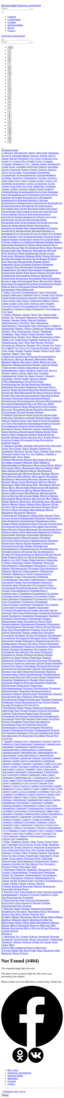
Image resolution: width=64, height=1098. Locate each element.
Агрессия (47, 158)
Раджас (24, 710)
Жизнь (54, 364)
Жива (36, 362)
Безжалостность (31, 197)
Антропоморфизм (46, 175)
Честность (21, 911)
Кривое (33, 434)
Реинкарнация (42, 730)
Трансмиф (47, 858)
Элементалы (56, 939)
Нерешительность (30, 549)
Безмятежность (9, 200)
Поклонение (7, 641)
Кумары (15, 440)
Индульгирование (30, 395)
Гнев (18, 300)
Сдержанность (40, 777)
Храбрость (45, 894)
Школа (13, 925)
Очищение (21, 607)
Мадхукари (38, 459)
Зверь (30, 373)
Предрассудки (8, 671)
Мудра (54, 504)
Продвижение (40, 688)
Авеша (4, 158)
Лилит (18, 448)
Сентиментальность (32, 780)
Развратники (32, 713)
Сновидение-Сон (46, 797)
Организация (8, 588)
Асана (48, 180)
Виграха (55, 256)
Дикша (35, 337)
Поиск (44, 638)
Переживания (27, 624)
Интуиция (6, 404)
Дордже (39, 342)
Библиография (9, 5)
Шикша (55, 922)
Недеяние (45, 537)
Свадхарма (45, 766)
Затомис (5, 373)
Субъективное (53, 827)
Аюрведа (49, 189)
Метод (4, 490)
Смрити (17, 797)
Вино (4, 261)
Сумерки (6, 833)
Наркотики (25, 523)
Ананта (33, 169)
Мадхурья (50, 459)
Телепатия (38, 847)
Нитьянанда (41, 557)
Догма (54, 339)
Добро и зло (7, 339)
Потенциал (47, 652)
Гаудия (44, 295)
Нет (35, 551)
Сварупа (20, 769)
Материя (27, 473)
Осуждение (41, 596)
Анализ (5, 169)
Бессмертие (28, 206)
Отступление (51, 604)
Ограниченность (42, 574)
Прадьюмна (54, 660)
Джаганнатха (24, 331)
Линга (25, 448)
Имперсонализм (48, 390)
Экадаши (54, 936)
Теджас (18, 847)
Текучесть (27, 847)
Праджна (32, 660)
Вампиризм (7, 245)
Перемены (41, 624)
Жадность (9, 359)
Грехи (52, 306)
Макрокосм (27, 465)
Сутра (37, 833)
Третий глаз (18, 864)
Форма (17, 889)
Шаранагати (36, 919)
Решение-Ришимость (18, 733)
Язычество (49, 950)
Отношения (41, 602)
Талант (25, 841)
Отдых (53, 599)
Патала (42, 621)
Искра (25, 406)
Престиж (20, 677)
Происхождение (9, 691)
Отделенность (41, 599)
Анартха (42, 169)
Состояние (7, 811)
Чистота (5, 914)
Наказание (40, 518)
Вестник (51, 250)
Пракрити (19, 663)
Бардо (4, 194)
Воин (26, 272)
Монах (22, 504)
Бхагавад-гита (15, 236)
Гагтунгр (16, 292)
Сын (12, 839)
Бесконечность (25, 203)
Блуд (49, 217)
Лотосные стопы (10, 454)
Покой (18, 641)
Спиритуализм (32, 813)
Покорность (29, 641)
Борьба (19, 228)
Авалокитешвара (21, 155)
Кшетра (16, 443)
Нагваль (49, 515)
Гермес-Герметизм (18, 298)
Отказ (4, 602)
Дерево (58, 328)
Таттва (37, 844)
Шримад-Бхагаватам (12, 928)
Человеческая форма (41, 908)
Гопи (26, 303)
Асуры (51, 183)
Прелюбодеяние (9, 674)
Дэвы (28, 353)
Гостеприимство (30, 306)
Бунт (51, 233)
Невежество (44, 532)
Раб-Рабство (9, 707)
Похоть (19, 655)
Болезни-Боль (42, 225)
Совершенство (34, 800)
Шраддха (34, 925)
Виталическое (25, 261)
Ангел (4, 172)
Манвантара (28, 468)
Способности (55, 813)
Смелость (41, 794)
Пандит (54, 610)
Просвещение (45, 694)
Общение (6, 571)
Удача (55, 869)
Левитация (39, 445)
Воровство (46, 275)
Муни (14, 509)
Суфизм (22, 836)
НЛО (18, 560)
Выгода (15, 286)
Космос (47, 431)
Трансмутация (8, 861)
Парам (4, 615)
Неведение (32, 532)
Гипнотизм (43, 298)
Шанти (25, 919)
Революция (17, 730)
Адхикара (6, 164)
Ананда (25, 169)
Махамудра (45, 479)
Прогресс (28, 688)
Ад (11, 161)
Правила (46, 657)
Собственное (19, 800)
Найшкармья (27, 518)
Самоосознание (28, 749)
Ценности (26, 903)
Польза (42, 643)
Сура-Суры (17, 833)
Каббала (8, 415)
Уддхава (5, 872)
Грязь (28, 309)
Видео (10, 27)
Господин (6, 306)
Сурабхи (28, 833)
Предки (36, 668)
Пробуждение (8, 685)
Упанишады (16, 878)
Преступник (32, 677)
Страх (16, 825)
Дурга (58, 345)
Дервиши (49, 328)
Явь (21, 950)
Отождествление (10, 604)
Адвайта (30, 161)
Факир (7, 886)
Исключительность (11, 406)
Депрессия (37, 328)
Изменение (32, 387)
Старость (26, 819)
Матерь (36, 473)
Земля (20, 376)
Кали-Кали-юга (35, 415)
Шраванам (23, 925)
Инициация (46, 395)
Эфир (11, 945)
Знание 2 (50, 376)
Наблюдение (10, 515)
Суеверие (31, 830)
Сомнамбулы (8, 808)
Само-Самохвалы (23, 744)
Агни (38, 158)
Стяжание (6, 827)
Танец (40, 841)
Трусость (6, 866)
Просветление (29, 694)
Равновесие (50, 707)
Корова (39, 431)
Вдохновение (32, 247)
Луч (28, 454)
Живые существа (41, 364)
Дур (52, 345)
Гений (4, 298)
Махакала (33, 479)
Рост (56, 735)
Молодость (25, 501)
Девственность (9, 325)
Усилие (14, 880)
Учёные (13, 883)
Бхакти (57, 236)
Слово (14, 791)
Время (57, 281)
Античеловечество (26, 175)
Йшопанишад (17, 381)
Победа (5, 632)
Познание (35, 638)
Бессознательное (43, 206)
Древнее (30, 345)
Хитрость (24, 894)
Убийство (21, 869)
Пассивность (30, 621)
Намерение (13, 521)
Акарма (35, 164)
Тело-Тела (25, 850)
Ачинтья (22, 189)
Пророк (18, 694)
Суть (53, 833)
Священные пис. (23, 777)
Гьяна (10, 311)
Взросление (7, 256)
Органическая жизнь (27, 588)
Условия (22, 880)
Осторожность (26, 596)
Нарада (14, 523)
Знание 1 (40, 376)
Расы (39, 724)
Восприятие (35, 278)
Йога (6, 381)
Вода (17, 267)
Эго (17, 936)
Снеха (33, 797)
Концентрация (27, 431)
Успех (30, 880)
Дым (57, 351)
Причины (29, 682)
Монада (5, 504)
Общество (17, 571)
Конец (4, 431)
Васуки (15, 247)
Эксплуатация (20, 939)
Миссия (5, 496)
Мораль (31, 504)
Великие (57, 247)
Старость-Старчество (43, 819)
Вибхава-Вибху (34, 256)
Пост (50, 649)
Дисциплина (46, 337)
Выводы (5, 286)
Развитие (6, 713)
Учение (22, 883)
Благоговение (8, 211)
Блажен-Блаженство (25, 217)
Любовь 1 (40, 454)
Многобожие (8, 498)
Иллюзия (23, 390)
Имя (16, 392)
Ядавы (32, 950)
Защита (14, 373)
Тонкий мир (32, 855)
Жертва (16, 362)
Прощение (57, 699)
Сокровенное (29, 805)
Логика (28, 451)
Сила (50, 783)
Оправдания (25, 585)
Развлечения (18, 713)
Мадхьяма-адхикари (12, 462)
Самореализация (10, 752)
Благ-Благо (52, 208)
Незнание (53, 540)
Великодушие (8, 250)
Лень (48, 445)
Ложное (44, 451)
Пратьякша (30, 666)
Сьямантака (22, 839)
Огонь (29, 574)
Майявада (44, 462)
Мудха (15, 507)
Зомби (25, 378)
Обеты (7, 562)
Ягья (26, 950)
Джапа (24, 334)
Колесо (18, 429)
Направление (42, 521)
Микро (36, 490)
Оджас (17, 576)
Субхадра (40, 827)
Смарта (31, 794)
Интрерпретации (26, 401)
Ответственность (10, 599)
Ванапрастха (21, 245)
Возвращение (41, 267)
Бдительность (34, 194)
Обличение (17, 562)
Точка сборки (16, 858)
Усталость (39, 880)
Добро (56, 337)
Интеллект (18, 398)
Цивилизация (8, 905)
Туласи (15, 866)
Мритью (46, 504)
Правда (25, 657)
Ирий (51, 404)
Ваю (22, 247)
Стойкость (17, 822)
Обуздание (33, 568)
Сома (54, 805)
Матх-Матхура (9, 476)
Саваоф (7, 741)
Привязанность (21, 680)
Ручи (9, 738)
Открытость (28, 602)
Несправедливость (11, 551)
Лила (11, 448)
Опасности (46, 582)
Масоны (24, 470)
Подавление (7, 635)
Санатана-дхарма (10, 760)
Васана (47, 245)
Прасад (20, 666)
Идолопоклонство (11, 384)
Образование (26, 565)
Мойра (55, 498)
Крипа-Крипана (45, 434)
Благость (22, 214)
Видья (35, 258)
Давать (7, 314)
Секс (56, 777)
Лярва (26, 456)
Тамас (33, 841)
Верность (27, 250)
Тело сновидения (10, 850)
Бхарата (5, 239)
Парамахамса (41, 615)
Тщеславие (25, 866)
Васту (55, 245)
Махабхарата (8, 479)
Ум (11, 875)
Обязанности (18, 574)
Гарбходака (16, 295)
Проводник (36, 685)
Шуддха (36, 928)
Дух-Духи (19, 348)
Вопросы (35, 275)
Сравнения (25, 816)
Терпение (6, 853)
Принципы (7, 682)
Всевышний (20, 284)
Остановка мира (9, 596)
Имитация (33, 390)
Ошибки (31, 607)
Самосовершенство (47, 752)
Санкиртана (48, 760)
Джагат (36, 331)
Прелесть (51, 671)
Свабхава (34, 766)
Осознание (52, 593)
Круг (40, 437)
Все (10, 47)
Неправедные (40, 546)
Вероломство (40, 250)
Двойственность (10, 323)
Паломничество (22, 610)
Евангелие (9, 356)
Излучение (19, 387)
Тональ (21, 855)
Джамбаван (7, 334)
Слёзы (59, 788)
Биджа (23, 208)
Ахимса (5, 189)
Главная (11, 16)
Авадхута (6, 155)
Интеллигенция (32, 398)
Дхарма (19, 351)
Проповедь (7, 694)
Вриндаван (7, 284)
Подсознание (8, 638)
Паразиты (56, 613)
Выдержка (24, 286)
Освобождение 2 (10, 593)
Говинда (46, 300)
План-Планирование (19, 629)
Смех (57, 794)
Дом (32, 342)
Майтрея (27, 462)
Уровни (5, 880)
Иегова (25, 384)
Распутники (29, 721)
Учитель (40, 883)
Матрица (45, 473)
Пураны (54, 702)
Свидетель (12, 774)
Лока (51, 451)
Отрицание (38, 604)
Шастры (48, 919)
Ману (57, 468)
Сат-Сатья (56, 763)
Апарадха (17, 178)
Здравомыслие (9, 376)
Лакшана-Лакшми (13, 445)
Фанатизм (16, 886)
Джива (48, 334)
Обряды (5, 568)
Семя (18, 780)
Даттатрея (20, 317)
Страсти (51, 822)
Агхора (5, 161)
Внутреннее (7, 267)
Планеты (35, 629)
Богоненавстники (10, 222)
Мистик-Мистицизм (21, 496)
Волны (33, 272)
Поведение (15, 632)
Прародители (8, 666)
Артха (17, 180)
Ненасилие (49, 543)
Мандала (40, 468)
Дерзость (6, 331)
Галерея (11, 22)
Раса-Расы (54, 719)
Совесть (47, 800)
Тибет (24, 853)
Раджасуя (34, 710)
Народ (34, 523)
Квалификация (36, 423)
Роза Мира (39, 735)
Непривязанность (10, 549)
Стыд (55, 825)
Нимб (4, 557)
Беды (55, 194)
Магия (7, 459)
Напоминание (27, 521)
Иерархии (34, 384)
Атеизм (5, 186)
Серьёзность (16, 783)
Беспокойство (55, 203)
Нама (4, 521)
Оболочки (48, 562)
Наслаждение (55, 523)
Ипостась (42, 404)
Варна (39, 245)
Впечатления (25, 281)
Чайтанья (8, 908)
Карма (56, 417)
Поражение (54, 646)
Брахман (36, 231)
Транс (38, 858)
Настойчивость (24, 526)
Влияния (26, 264)
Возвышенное (8, 270)
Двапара (5, 320)
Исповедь (38, 409)
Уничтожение (49, 875)
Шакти (36, 917)
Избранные (7, 387)
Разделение (45, 713)
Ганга (41, 292)
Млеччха (44, 496)
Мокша (5, 501)
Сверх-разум (49, 769)
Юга (6, 947)
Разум (18, 719)
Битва (42, 208)
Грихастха (19, 309)
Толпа (4, 855)
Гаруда (36, 295)
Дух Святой (7, 348)
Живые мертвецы (22, 364)
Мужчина (36, 507)
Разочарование (51, 716)
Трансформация (25, 861)
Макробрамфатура (11, 465)
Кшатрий (6, 443)
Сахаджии (23, 766)
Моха (38, 504)
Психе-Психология (25, 702)
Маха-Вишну (24, 476)
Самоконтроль (53, 744)
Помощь (5, 646)
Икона (14, 390)
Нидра (57, 554)
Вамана (58, 242)
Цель (18, 903)
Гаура (52, 295)
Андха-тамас (15, 172)
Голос (20, 303)
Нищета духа (8, 560)
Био (30, 208)
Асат (54, 180)
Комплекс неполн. (32, 429)
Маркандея (13, 470)
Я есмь (7, 950)
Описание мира (9, 585)
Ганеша (5, 295)
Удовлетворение (19, 872)
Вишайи (37, 261)
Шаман (59, 917)
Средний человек (41, 816)
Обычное (6, 574)
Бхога (29, 239)
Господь (16, 306)
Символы (6, 786)
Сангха (24, 760)
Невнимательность (11, 537)
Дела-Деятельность (41, 325)
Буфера (58, 233)
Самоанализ (39, 744)
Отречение (25, 604)
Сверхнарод (20, 772)
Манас (17, 468)
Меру (35, 484)
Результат (29, 730)
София (49, 811)
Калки (47, 415)
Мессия (56, 484)
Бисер (35, 208)
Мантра (49, 468)
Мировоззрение (48, 493)
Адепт (39, 161)
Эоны (55, 942)
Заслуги (53, 370)
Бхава (4, 236)
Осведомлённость (19, 590)
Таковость (16, 841)
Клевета (23, 426)
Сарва (47, 763)
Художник (27, 897)
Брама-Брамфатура (39, 228)
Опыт (51, 585)
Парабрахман (31, 613)
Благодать (38, 211)
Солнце (41, 805)
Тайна (6, 841)
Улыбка (5, 875)
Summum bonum (9, 150)
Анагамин (52, 166)
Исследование (8, 412)
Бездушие (17, 197)
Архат (24, 180)
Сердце (5, 783)
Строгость (38, 825)
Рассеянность (43, 721)
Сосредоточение (53, 808)
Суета (40, 830)
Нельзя (27, 543)
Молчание (56, 501)
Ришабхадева (46, 733)
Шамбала (6, 919)
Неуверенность (46, 551)
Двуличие (24, 323)
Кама (54, 415)
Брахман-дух (48, 231)
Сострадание (20, 811)
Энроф (35, 942)
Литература (45, 448)
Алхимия (21, 166)
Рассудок (21, 724)
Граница (43, 306)
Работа (20, 707)
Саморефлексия (27, 752)
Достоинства (8, 345)
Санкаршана (34, 760)
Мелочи (52, 482)
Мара (4, 470)
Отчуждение (8, 607)
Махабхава (52, 476)
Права (17, 657)
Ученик (31, 883)
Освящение (26, 593)
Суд (3, 830)
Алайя (4, 166)
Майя (36, 462)
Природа (18, 682)
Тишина (42, 853)
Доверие (33, 339)
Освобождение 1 (39, 590)
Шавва (15, 917)
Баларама (53, 192)
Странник (41, 822)
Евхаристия (21, 356)
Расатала (5, 721)
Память (35, 610)
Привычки (7, 680)
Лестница (56, 445)
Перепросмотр (13, 627)
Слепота (5, 791)
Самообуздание (36, 747)
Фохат (25, 889)
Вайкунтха (18, 242)
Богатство (20, 219)
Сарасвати (37, 763)
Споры (44, 813)
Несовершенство (49, 549)
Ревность (6, 730)
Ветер (4, 253)
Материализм (44, 470)
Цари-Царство (11, 900)
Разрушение (7, 719)
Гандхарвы (51, 292)
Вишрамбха (7, 264)
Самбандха (7, 744)
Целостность (8, 903)
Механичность (16, 490)
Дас (12, 317)
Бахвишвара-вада (17, 194)
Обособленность (10, 565)
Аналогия (15, 169)
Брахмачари (7, 233)
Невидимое (33, 535)
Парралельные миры (12, 621)
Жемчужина (41, 359)
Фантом (38, 886)
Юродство (40, 947)
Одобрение (42, 576)
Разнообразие (35, 716)
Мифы (35, 496)
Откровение (14, 602)
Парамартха (15, 615)
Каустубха (12, 423)
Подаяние (20, 635)
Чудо (42, 914)
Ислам (29, 409)
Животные (7, 364)
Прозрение (54, 688)
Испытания (50, 409)
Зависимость (32, 367)
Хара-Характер (28, 892)
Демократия (7, 328)
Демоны (19, 328)
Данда (34, 314)
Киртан (56, 423)
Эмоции (17, 942)
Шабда (7, 917)
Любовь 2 (51, 454)
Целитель (30, 900)
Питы (4, 629)
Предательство (9, 668)
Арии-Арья (7, 180)
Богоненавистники (36, 219)
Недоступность (22, 540)
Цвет (22, 900)
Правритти (20, 660)
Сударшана (12, 830)
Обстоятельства (18, 568)
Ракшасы (30, 719)
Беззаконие (46, 197)
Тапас (55, 841)
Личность (19, 451)
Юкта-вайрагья (18, 947)
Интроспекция (53, 401)
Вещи (22, 253)
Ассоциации (18, 183)
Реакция (23, 727)
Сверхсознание (35, 772)
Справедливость (10, 816)
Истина (21, 412)
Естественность (47, 356)
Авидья (13, 158)
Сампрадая (25, 758)
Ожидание (24, 579)
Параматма (28, 615)
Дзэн (28, 337)
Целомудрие (42, 900)
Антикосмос (43, 172)
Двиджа (32, 320)
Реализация (34, 727)
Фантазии (28, 886)
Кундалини (26, 440)
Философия (7, 889)
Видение (27, 258)
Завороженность (10, 370)
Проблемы (51, 682)
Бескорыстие (40, 203)
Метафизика (52, 487)
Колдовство (7, 429)
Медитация (32, 482)
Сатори (13, 766)
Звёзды (22, 373)
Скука (18, 788)
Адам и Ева (19, 161)
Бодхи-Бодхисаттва (47, 222)
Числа (43, 911)
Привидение (53, 677)
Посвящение (26, 649)
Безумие (43, 200)
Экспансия (7, 939)
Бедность (47, 194)
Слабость (27, 788)
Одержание (7, 576)
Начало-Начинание (28, 529)
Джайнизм (45, 331)
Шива (33, 922)
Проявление (7, 702)
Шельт (18, 922)
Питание (55, 627)
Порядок (14, 649)
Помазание (53, 643)
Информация (20, 404)
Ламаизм (28, 445)
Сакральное (35, 741)
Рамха (45, 719)
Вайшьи (49, 242)
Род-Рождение (25, 735)
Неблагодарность (10, 532)
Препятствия (8, 677)
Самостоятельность (27, 755)
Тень (33, 850)
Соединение (22, 802)
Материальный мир (11, 473)
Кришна (15, 437)
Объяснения (46, 571)
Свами (55, 766)
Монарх (14, 504)
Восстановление (51, 278)
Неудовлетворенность (22, 554)
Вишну (46, 261)
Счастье (5, 839)
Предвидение (25, 668)
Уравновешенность (44, 878)
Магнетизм (17, 459)
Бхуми (36, 239)
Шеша (26, 922)
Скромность (7, 788)
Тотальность (45, 855)
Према (22, 674)
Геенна (59, 295)
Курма (36, 440)
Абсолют (8, 153)
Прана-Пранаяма (53, 663)
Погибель (49, 632)
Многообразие (23, 498)
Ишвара (39, 412)
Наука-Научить (9, 529)
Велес (49, 247)
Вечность (13, 253)
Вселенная (32, 284)
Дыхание (6, 353)
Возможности (50, 270)
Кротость (32, 437)
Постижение (8, 652)
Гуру (3, 311)
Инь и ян (32, 404)
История (29, 412)
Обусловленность (48, 568)
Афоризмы (38, 186)
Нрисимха (52, 560)
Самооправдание (10, 749)
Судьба (22, 830)
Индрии (5, 395)
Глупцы (11, 300)
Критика (5, 437)
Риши (57, 733)
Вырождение (45, 286)
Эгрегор (33, 936)
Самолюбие (7, 747)
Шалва (44, 917)
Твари (45, 844)
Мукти (54, 507)
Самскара (46, 758)
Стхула (48, 825)
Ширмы (5, 925)
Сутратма (46, 833)
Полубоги (33, 643)
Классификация (9, 426)
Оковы (18, 582)
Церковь (45, 903)
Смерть (50, 794)
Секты (4, 780)
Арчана (32, 180)
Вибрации (19, 256)
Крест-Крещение (19, 434)
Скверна (34, 786)
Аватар (43, 155)
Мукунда (6, 509)
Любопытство (8, 456)
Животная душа (48, 362)
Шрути (27, 928)
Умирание (19, 875)
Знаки (31, 376)
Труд (41, 864)
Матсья (55, 473)
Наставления (8, 526)
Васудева (6, 247)
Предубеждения (25, 671)
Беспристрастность (11, 206)
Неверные (21, 535)
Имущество (7, 392)
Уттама (5, 883)
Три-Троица (31, 864)
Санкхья (5, 763)
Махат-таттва (18, 482)
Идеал (34, 381)
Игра (27, 381)
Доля (26, 342)
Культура (6, 440)
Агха (54, 158)
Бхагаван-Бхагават (33, 236)
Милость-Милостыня (12, 493)
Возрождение (8, 272)
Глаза (4, 300)
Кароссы (5, 420)
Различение (22, 716)
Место (4, 487)
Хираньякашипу (10, 894)
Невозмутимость (31, 537)
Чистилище (53, 911)
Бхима (22, 239)
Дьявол (15, 353)
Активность (54, 164)
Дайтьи (26, 314)
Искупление (50, 406)
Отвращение (26, 599)
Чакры (17, 908)
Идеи (40, 381)
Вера (19, 250)
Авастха (34, 155)
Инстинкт (6, 398)
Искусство (6, 409)
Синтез (16, 786)
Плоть (52, 629)
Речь (3, 733)
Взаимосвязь (32, 253)
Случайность (20, 794)
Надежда (15, 518)
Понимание (41, 646)
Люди (20, 456)
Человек (25, 908)
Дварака (15, 320)
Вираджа (12, 261)
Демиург (56, 325)
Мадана (28, 459)
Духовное (54, 348)
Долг (20, 342)
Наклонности (53, 518)
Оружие (5, 590)
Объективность (31, 571)
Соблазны (6, 800)
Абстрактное (20, 153)
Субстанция (28, 827)
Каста (44, 420)
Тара (3, 844)
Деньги (28, 328)
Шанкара (16, 919)
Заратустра (42, 370)
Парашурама (35, 618)
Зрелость (34, 378)
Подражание (54, 635)
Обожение (37, 562)
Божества (6, 225)
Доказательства (9, 342)
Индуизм (15, 395)
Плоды (44, 629)
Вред (51, 281)
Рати (45, 724)
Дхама (11, 351)
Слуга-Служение (27, 791)
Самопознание (45, 749)
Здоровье (44, 373)
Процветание (33, 699)
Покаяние (53, 638)
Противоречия (9, 699)
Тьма (34, 866)
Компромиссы (49, 429)
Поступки (35, 652)
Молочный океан (41, 501)
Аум (24, 186)
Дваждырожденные (48, 317)
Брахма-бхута (8, 231)
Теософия (50, 850)
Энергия (26, 942)
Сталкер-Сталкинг (11, 819)
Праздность (7, 663)
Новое (25, 560)
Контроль (14, 431)
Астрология (40, 183)
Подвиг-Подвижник (36, 635)
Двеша (23, 320)
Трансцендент (41, 861)
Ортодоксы (51, 588)
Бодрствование (29, 222)
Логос (36, 451)
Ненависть (37, 543)
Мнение (54, 496)
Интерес (46, 398)
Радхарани (53, 710)
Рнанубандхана (9, 735)
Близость (41, 217)
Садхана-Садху (20, 741)
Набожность (24, 515)
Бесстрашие (7, 208)
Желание (29, 359)
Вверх (5, 1095)
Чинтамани (34, 911)
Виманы (52, 258)
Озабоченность (38, 579)
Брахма (54, 228)
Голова (12, 303)
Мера (17, 484)
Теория (40, 850)
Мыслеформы (37, 509)
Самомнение (21, 747)
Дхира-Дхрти (48, 351)
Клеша (31, 426)
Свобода (23, 774)
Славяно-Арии (47, 788)
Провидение (23, 685)
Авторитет (23, 158)
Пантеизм (6, 613)
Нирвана (12, 557)
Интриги (40, 401)
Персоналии (28, 627)
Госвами (49, 303)
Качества (22, 423)
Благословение (9, 214)
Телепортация (52, 847)
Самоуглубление (10, 758)
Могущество (38, 498)
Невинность (46, 535)
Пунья (46, 702)
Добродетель (21, 339)
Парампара (7, 618)
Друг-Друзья (42, 345)
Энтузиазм (45, 942)
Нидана (49, 554)
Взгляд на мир (46, 253)
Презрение (40, 671)
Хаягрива (58, 892)
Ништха (52, 557)
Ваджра (8, 242)
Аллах (12, 166)
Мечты (28, 490)
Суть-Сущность (9, 836)
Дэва (22, 353)
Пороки (5, 649)
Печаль (46, 627)
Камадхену (7, 417)
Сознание (48, 802)
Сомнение (21, 808)
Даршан (5, 317)
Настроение (50, 526)
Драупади (21, 345)
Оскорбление (39, 593)
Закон (22, 370)
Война (19, 272)
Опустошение (39, 585)
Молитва (14, 501)
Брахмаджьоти (23, 231)
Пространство (40, 696)
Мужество (25, 507)
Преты (42, 677)
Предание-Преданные (48, 666)
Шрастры (45, 925)
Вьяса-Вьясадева (25, 289)
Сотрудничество (36, 811)
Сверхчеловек (51, 772)
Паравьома (44, 613)
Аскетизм (6, 183)
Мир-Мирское (31, 493)
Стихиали (6, 822)
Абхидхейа (41, 153)
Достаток (49, 342)
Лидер (4, 448)
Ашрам (32, 189)
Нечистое (40, 554)
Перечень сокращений (29, 5)
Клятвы (39, 426)
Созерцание (36, 802)
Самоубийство (46, 755)
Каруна (36, 420)
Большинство (8, 228)
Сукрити (48, 830)
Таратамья (12, 844)
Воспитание (22, 278)
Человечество (8, 911)
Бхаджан (48, 236)
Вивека (46, 256)
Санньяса (16, 763)
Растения (31, 724)
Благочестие (7, 217)
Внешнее (37, 264)
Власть (17, 264)
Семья (12, 780)
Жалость (19, 359)
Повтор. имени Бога (32, 632)
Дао (40, 314)
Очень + (11, 30)
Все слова (12, 1070)
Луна (22, 454)
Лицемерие (7, 451)
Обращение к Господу (45, 565)
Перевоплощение (10, 624)
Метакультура (37, 487)
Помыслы (29, 646)
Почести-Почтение (34, 655)
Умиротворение (33, 875)
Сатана (5, 766)
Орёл (41, 588)
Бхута (43, 239)
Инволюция (25, 392)
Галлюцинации (29, 292)
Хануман (8, 892)
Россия (49, 735)
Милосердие (47, 490)
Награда (5, 518)
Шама (51, 917)
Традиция (29, 858)
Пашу (49, 621)
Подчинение (22, 638)
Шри (53, 925)
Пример (34, 680)
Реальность (47, 727)
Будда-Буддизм (22, 233)
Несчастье (27, 551)
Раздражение (8, 716)
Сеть (25, 783)
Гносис (25, 300)
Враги (36, 281)
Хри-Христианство (11, 897)
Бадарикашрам (26, 192)
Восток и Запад (9, 281)
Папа (15, 613)
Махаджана (21, 479)
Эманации (6, 942)
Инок (56, 395)
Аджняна (48, 161)
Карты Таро (25, 420)
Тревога (54, 861)
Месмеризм (45, 484)
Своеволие (34, 774)
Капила (40, 417)
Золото (17, 378)
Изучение (43, 387)
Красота (5, 434)
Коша (55, 431)
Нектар (19, 543)
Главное (54, 298)
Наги (56, 515)
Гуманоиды (38, 309)
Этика (4, 945)
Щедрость (6, 933)
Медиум (43, 482)
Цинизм (27, 905)
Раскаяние (16, 721)
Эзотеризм (43, 936)
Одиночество (29, 576)
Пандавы (44, 610)
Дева (32, 323)
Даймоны (16, 314)
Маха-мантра (39, 476)
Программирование (11, 688)
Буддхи (34, 233)
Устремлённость (53, 880)
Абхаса (31, 153)
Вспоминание (46, 284)
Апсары (42, 178)
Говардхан (35, 300)
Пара (21, 613)
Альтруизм (32, 166)
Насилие (43, 523)
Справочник (14, 19)
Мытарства (20, 512)
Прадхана (42, 660)
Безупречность (9, 203)
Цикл (19, 905)
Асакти (40, 180)
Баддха (38, 192)
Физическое (49, 886)
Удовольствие (35, 872)
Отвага (51, 596)
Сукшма (58, 830)
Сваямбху (30, 769)
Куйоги (56, 437)
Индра (57, 392)
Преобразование (51, 674)
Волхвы (51, 272)
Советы (56, 800)
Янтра (16, 953)
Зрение (43, 378)
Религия (54, 730)
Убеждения (9, 869)
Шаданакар (26, 917)
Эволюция (9, 936)
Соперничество (35, 808)
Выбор (58, 284)
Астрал (30, 183)
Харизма (47, 892)
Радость (43, 710)
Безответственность (28, 200)
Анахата (52, 169)
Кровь (23, 437)
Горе (42, 303)
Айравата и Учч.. (21, 164)
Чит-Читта (15, 914)
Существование (35, 836)
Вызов (34, 286)
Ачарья (14, 189)
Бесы (17, 208)
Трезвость (6, 864)
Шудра (44, 928)
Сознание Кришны (11, 805)
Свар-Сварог (8, 769)
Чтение (26, 914)
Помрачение (17, 646)
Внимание (47, 264)
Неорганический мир (12, 546)
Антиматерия (8, 175)
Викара (43, 258)
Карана (48, 417)
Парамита (54, 615)
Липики (33, 448)
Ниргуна (22, 557)
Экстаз (32, 939)
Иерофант (46, 384)
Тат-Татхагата (25, 844)
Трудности (49, 864)
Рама (38, 719)
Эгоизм (24, 936)
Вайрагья (29, 242)
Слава (35, 788)
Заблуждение (10, 367)
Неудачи (5, 554)
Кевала (48, 423)
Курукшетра (46, 440)
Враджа (44, 281)
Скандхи (25, 786)
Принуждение (46, 680)
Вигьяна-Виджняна (11, 258)
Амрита (42, 166)
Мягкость (31, 512)
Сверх (39, 769)
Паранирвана (21, 618)
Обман (27, 562)
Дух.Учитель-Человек (37, 348)
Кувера (47, 437)
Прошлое (46, 699)
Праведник (36, 657)
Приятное (39, 682)
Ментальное (7, 484)
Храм (55, 894)
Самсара (36, 758)
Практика (30, 663)
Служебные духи (46, 791)
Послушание (40, 649)
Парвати (46, 618)
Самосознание (8, 755)
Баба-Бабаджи (10, 192)
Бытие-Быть (53, 239)
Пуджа (39, 702)
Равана (28, 707)
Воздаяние (22, 270)
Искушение (19, 409)
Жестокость (27, 362)
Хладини (35, 894)
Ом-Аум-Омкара (31, 582)
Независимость (39, 540)
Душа (4, 351)
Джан (17, 334)
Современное (8, 802)
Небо (23, 532)
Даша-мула (31, 317)
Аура (29, 186)
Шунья (14, 931)
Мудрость (6, 507)
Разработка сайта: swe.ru (14, 1091)
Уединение (49, 872)
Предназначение (50, 668)
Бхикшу (14, 239)
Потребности (8, 655)
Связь (44, 774)
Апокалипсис (30, 178)
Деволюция (42, 323)
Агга (32, 158)
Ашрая (39, 189)
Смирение (6, 797)
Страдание (29, 822)
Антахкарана (30, 172)
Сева (51, 777)
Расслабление (8, 724)
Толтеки (12, 855)
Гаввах (7, 292)
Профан (21, 699)
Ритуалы (34, 733)
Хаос (16, 892)
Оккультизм (7, 582)
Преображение (34, 674)
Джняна (21, 337)
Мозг (48, 498)
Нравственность (37, 560)
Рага (17, 710)
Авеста (51, 155)
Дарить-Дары (49, 314)
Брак (26, 228)
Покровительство (45, 641)
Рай (23, 719)
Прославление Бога (11, 696)
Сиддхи (33, 783)
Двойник (41, 320)
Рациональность (9, 727)
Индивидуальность (43, 392)
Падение (8, 610)
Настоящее (38, 526)
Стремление (26, 825)
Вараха (32, 245)
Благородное (50, 211)
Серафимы (49, 780)
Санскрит (26, 763)
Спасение (18, 813)
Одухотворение (9, 579)
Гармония (27, 295)
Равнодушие (7, 710)
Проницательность (41, 691)
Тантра (48, 841)
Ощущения (43, 607)
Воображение (8, 275)
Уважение (32, 869)
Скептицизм (46, 786)
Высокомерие (8, 289)
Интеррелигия (8, 401)
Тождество (53, 853)
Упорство (29, 878)
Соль (48, 805)
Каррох (15, 420)
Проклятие (24, 691)
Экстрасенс (43, 939)
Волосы (42, 272)
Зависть (44, 367)
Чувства (34, 914)
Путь (36, 705)
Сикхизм (42, 783)
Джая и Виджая (36, 334)
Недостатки (7, 540)
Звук (36, 373)
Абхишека (53, 153)
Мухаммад (24, 509)
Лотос (58, 451)
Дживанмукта (8, 337)
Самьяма (56, 758)
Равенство (37, 707)
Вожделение (27, 267)
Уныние (5, 878)
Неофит (29, 546)
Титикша (33, 853)
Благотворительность (39, 214)
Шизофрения (43, 922)
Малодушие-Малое (44, 465)
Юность (30, 947)
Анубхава (6, 178)
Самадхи (55, 741)
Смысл (25, 797)
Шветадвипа (8, 922)
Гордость (34, 303)
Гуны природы (52, 309)
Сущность (50, 836)
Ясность (24, 953)
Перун (38, 627)
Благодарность (24, 211)
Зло (26, 376)
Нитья (31, 557)
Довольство (44, 339)
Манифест (12, 1078)
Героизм (32, 298)
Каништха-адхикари (24, 417)
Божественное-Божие (23, 225)
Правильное (7, 660)
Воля (58, 272)
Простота (27, 696)
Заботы (21, 367)
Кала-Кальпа (19, 415)
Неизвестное (8, 543)
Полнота (22, 643)
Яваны (14, 950)
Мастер (33, 470)
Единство (33, 356)
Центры (36, 903)
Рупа (3, 738)
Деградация (24, 325)
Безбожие (6, 197)
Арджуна (52, 178)
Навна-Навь (37, 515)
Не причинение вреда (50, 529)
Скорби (58, 786)
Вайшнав (40, 242)
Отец (60, 599)
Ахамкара (50, 186)
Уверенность (44, 869)
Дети (14, 331)
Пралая (40, 663)
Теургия (16, 853)
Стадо (54, 816)
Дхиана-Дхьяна (32, 351)
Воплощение (23, 275)
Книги (47, 426)
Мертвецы (26, 484)
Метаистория (23, 487)
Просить (57, 694)
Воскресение (8, 278)
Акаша (43, 164)
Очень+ (11, 1084)
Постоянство (22, 652)
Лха (32, 454)
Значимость (7, 378)
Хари (39, 892)
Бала (45, 192)
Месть (12, 487)
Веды (43, 247)
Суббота (16, 827)
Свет (3, 774)
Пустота (28, 705)
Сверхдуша (7, 772)
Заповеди (31, 370)
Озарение (52, 579)
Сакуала (46, 741)
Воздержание (36, 270)
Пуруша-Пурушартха (12, 705)
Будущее (43, 233)
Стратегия (6, 825)
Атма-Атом (15, 186)
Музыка (46, 507)
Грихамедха (7, 309)
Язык (40, 950)
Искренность (36, 406)
